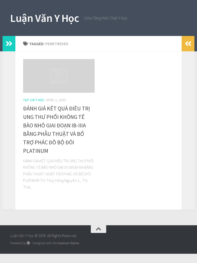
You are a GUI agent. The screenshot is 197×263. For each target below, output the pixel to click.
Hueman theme (68, 243)
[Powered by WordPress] (28, 243)
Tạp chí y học (33, 100)
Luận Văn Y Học (44, 18)
